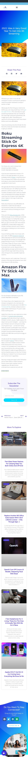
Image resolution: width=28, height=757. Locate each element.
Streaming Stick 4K (18, 235)
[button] (17, 7)
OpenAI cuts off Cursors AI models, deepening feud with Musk (14, 572)
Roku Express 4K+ (15, 215)
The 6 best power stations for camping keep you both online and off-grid (14, 464)
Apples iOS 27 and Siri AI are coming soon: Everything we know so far (14, 674)
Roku (13, 177)
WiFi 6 (12, 340)
